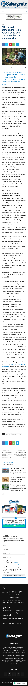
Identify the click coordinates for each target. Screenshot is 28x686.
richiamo (4, 618)
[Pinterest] (10, 44)
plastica (18, 615)
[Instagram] (9, 674)
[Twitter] (6, 44)
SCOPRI (14, 526)
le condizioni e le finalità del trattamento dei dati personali (13, 563)
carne (9, 600)
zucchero (19, 623)
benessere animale (14, 597)
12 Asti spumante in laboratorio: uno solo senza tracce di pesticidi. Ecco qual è (7, 455)
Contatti (14, 679)
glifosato (6, 607)
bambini (5, 597)
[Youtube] (22, 674)
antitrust (16, 594)
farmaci (9, 605)
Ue (15, 623)
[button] (2, 11)
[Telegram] (17, 44)
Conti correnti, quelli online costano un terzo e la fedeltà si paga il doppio (20, 455)
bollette (4, 600)
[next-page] (5, 494)
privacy (22, 615)
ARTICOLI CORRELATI (8, 462)
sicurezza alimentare (12, 621)
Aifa (7, 592)
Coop (3, 602)
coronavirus (9, 602)
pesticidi (6, 615)
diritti (19, 602)
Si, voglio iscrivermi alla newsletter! (14, 575)
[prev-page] (3, 494)
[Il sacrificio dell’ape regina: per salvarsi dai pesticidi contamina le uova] (5, 479)
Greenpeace (15, 608)
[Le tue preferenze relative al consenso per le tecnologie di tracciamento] (20, 683)
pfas (14, 615)
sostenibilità (14, 434)
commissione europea (16, 600)
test (10, 623)
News (3, 24)
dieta (15, 602)
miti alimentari (5, 612)
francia (14, 605)
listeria (13, 610)
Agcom (3, 592)
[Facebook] (3, 44)
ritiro (9, 618)
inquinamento (6, 610)
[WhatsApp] (13, 44)
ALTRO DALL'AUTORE (7, 464)
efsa (22, 602)
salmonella (14, 618)
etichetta (4, 605)
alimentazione (15, 591)
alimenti (4, 595)
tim (13, 623)
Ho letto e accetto (13, 563)
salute (20, 618)
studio (19, 621)
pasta (21, 612)
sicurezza (4, 621)
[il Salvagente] (14, 4)
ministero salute (19, 610)
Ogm (17, 613)
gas (17, 605)
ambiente (8, 434)
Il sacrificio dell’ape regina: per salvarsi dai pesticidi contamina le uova (18, 479)
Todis (20, 434)
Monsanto (12, 613)
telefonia (5, 623)
